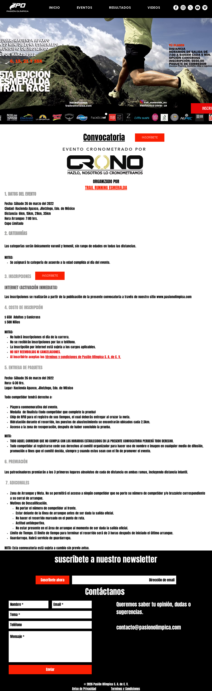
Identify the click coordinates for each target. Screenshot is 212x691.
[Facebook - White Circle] (175, 7)
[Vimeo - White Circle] (204, 7)
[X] (190, 7)
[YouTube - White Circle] (197, 7)
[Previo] (22, 71)
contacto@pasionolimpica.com (148, 627)
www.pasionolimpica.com (174, 296)
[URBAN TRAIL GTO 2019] (106, 114)
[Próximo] (189, 71)
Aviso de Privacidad (84, 688)
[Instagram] (183, 7)
